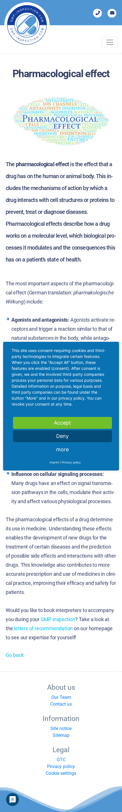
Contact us (61, 704)
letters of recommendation (43, 628)
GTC (61, 759)
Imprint (54, 462)
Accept (62, 423)
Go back (15, 655)
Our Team (61, 697)
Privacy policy (61, 766)
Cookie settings (61, 773)
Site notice (61, 728)
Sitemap (61, 735)
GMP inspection (58, 619)
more (62, 449)
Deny (62, 436)
